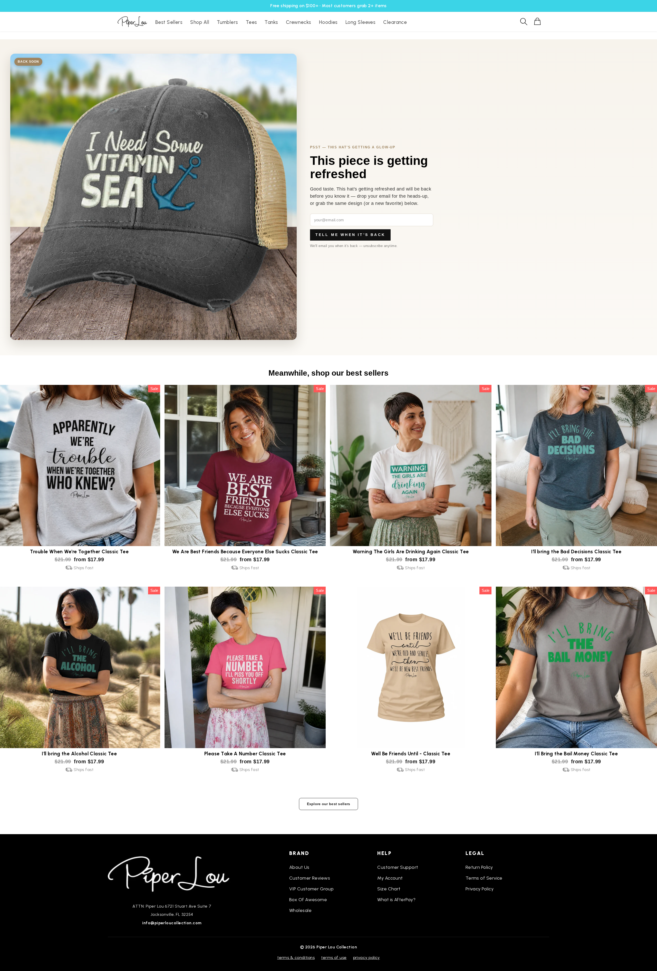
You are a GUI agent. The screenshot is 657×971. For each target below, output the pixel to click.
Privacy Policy (480, 889)
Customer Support (397, 867)
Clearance (395, 22)
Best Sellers (168, 22)
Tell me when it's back (350, 235)
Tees (251, 22)
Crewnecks (298, 22)
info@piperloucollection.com (171, 922)
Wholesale (300, 910)
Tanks (271, 22)
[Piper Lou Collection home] (172, 873)
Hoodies (328, 22)
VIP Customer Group (311, 889)
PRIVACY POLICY (366, 957)
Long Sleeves (360, 22)
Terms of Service (484, 878)
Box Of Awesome (308, 899)
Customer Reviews (309, 878)
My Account (390, 878)
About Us (299, 867)
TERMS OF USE (333, 957)
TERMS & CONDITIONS (296, 957)
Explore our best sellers (328, 804)
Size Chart (389, 889)
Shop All (199, 22)
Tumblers (227, 22)
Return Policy (479, 867)
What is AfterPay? (396, 899)
